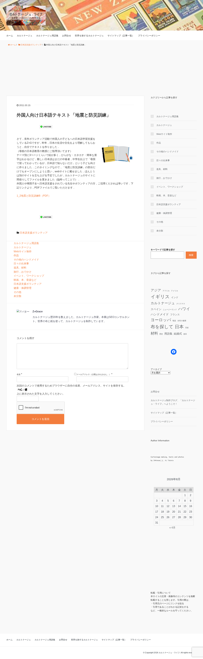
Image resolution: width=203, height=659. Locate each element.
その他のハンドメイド (26, 259)
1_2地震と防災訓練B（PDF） (34, 195)
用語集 (168, 333)
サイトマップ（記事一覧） (121, 35)
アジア (156, 290)
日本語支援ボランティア (34, 232)
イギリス (160, 296)
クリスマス (180, 304)
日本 (179, 326)
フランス (175, 314)
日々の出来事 (21, 263)
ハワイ (184, 309)
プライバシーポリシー (149, 35)
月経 (187, 328)
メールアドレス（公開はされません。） (93, 374)
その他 (17, 292)
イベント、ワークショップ (29, 275)
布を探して (162, 326)
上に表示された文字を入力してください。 (41, 393)
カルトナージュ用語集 (47, 35)
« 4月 (172, 527)
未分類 (17, 296)
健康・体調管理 (22, 288)
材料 (154, 333)
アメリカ (174, 291)
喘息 (174, 321)
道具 (185, 334)
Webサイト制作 (23, 251)
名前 (18, 374)
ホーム (9, 35)
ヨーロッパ (161, 320)
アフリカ (166, 291)
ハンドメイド (160, 314)
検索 (191, 255)
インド (174, 297)
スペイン (156, 309)
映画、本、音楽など (25, 280)
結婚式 (178, 333)
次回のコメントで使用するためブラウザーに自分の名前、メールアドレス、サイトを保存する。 (71, 385)
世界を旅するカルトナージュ (89, 35)
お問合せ (66, 35)
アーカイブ (156, 369)
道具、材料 (20, 267)
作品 (16, 255)
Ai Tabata (169, 460)
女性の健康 (181, 321)
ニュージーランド (170, 309)
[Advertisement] (101, 71)
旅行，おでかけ (22, 271)
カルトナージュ (24, 35)
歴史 (161, 334)
